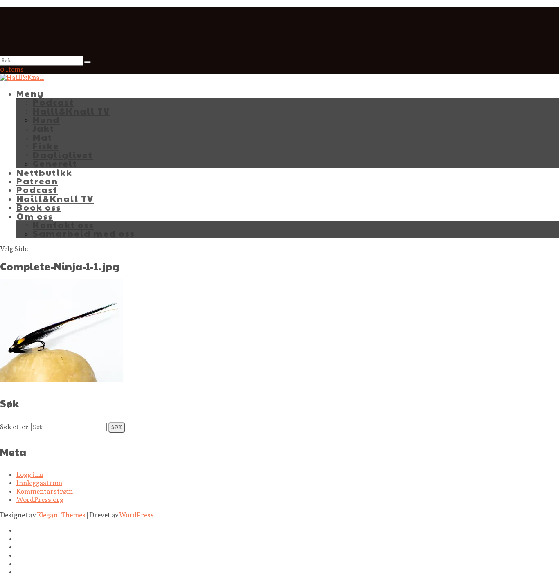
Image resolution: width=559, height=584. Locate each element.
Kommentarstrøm (44, 491)
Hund (46, 120)
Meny (30, 93)
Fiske (46, 146)
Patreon (37, 181)
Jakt (43, 128)
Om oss (34, 216)
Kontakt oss (63, 225)
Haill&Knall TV (71, 111)
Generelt (55, 163)
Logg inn (29, 475)
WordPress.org (39, 500)
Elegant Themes (61, 515)
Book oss (38, 207)
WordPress (136, 515)
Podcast (53, 102)
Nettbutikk (44, 172)
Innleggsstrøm (39, 483)
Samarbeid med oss (84, 233)
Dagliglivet (63, 155)
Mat (42, 137)
